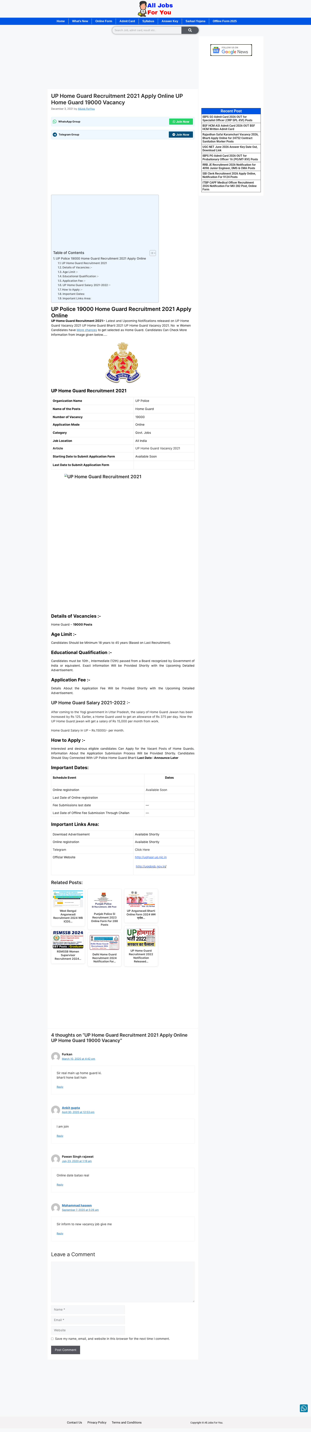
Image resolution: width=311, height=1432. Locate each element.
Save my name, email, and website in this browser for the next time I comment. (112, 1338)
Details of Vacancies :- (77, 267)
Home (61, 21)
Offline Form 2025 (225, 21)
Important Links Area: (77, 298)
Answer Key (170, 21)
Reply (60, 1086)
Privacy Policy (96, 1422)
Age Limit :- (70, 272)
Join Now (182, 121)
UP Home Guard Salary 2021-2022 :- (87, 285)
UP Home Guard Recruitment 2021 (84, 263)
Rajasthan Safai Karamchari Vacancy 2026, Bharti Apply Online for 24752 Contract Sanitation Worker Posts (230, 138)
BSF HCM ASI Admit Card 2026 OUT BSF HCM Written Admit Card (228, 127)
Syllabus (148, 21)
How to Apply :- (72, 289)
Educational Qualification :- (81, 276)
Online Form (103, 21)
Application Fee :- (73, 280)
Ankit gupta (71, 1108)
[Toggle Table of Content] (151, 253)
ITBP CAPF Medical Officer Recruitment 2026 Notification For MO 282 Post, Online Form (229, 186)
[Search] (190, 30)
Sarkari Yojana (195, 21)
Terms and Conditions (127, 1422)
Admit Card (127, 21)
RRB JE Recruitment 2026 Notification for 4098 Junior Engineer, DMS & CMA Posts (229, 166)
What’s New (80, 21)
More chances (87, 330)
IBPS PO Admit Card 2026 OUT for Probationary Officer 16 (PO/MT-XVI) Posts (230, 157)
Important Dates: (74, 294)
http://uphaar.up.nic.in (151, 857)
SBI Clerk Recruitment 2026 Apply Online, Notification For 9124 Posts (229, 175)
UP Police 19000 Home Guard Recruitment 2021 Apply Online (101, 258)
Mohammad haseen (77, 1205)
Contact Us (74, 1422)
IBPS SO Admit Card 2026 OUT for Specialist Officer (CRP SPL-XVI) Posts (227, 118)
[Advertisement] (123, 62)
